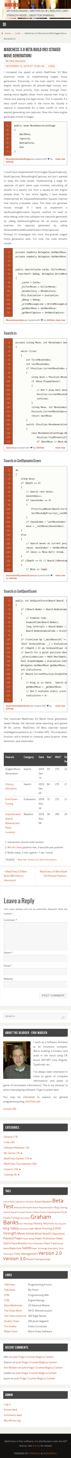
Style (61, 1248)
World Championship (38, 1259)
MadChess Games (16, 1158)
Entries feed (10, 1409)
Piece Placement (36, 1243)
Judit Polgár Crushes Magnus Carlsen (33, 1357)
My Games (12, 1153)
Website (8, 978)
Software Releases (16, 1147)
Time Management (26, 1253)
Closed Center (25, 1212)
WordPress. (50, 1453)
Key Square (60, 1223)
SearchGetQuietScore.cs (20, 705)
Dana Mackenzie (13, 1305)
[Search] (63, 1017)
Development (55, 1212)
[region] (35, 139)
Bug (57, 1207)
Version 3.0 (33, 859)
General (11, 1136)
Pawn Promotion (45, 1238)
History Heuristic (43, 1223)
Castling (63, 1207)
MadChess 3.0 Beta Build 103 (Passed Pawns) (53, 874)
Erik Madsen (17, 61)
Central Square (10, 1212)
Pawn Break (28, 1238)
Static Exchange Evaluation (45, 1248)
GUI (21, 1223)
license (36, 1445)
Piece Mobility (19, 1243)
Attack (38, 1201)
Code (17, 33)
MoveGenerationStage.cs (20, 159)
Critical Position (40, 1212)
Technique (8, 1254)
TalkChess (9, 1284)
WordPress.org (12, 1420)
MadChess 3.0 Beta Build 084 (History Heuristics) (15, 876)
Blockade (27, 1207)
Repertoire (15, 1248)
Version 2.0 (50, 1253)
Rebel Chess (10, 1331)
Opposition (58, 1233)
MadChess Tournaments (20, 1163)
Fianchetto (25, 1218)
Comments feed (13, 1415)
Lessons (11, 1169)
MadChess (12, 4)
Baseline (47, 1201)
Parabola (34, 1453)
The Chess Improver (15, 1316)
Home (8, 33)
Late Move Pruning (40, 1228)
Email (8, 965)
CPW (6, 1295)
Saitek (26, 1248)
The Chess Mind (13, 1310)
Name (8, 952)
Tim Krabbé (10, 1326)
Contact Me (9, 1109)
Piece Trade (50, 1243)
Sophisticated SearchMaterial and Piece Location (13, 823)
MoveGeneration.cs (17, 320)
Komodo (24, 1228)
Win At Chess (14, 847)
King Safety (11, 1228)
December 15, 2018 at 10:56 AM (25, 66)
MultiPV (47, 1233)
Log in (7, 1404)
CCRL (7, 1300)
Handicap (28, 1223)
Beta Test (22, 859)
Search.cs (11, 447)
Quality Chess (11, 1321)
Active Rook (9, 1201)
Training (10, 1174)
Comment (10, 920)
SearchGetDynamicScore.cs (21, 575)
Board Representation (43, 1207)
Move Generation (48, 859)
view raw (60, 159)
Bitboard (18, 1207)
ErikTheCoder (33, 1101)
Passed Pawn (12, 1238)
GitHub (10, 161)
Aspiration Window (24, 1201)
